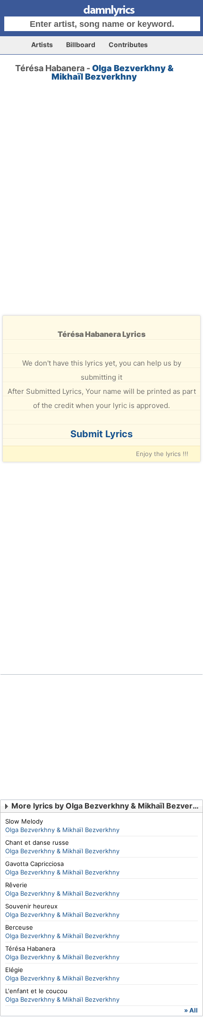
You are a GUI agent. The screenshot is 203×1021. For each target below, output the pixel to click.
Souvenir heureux (31, 906)
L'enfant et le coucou (36, 991)
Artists (42, 45)
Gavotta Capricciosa (34, 863)
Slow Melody (24, 821)
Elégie (14, 969)
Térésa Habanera (30, 948)
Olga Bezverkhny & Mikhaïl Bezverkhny (112, 72)
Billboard (80, 45)
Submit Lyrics (101, 434)
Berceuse (19, 927)
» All (191, 1010)
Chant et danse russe (37, 842)
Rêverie (16, 885)
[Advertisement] (101, 207)
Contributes (128, 45)
